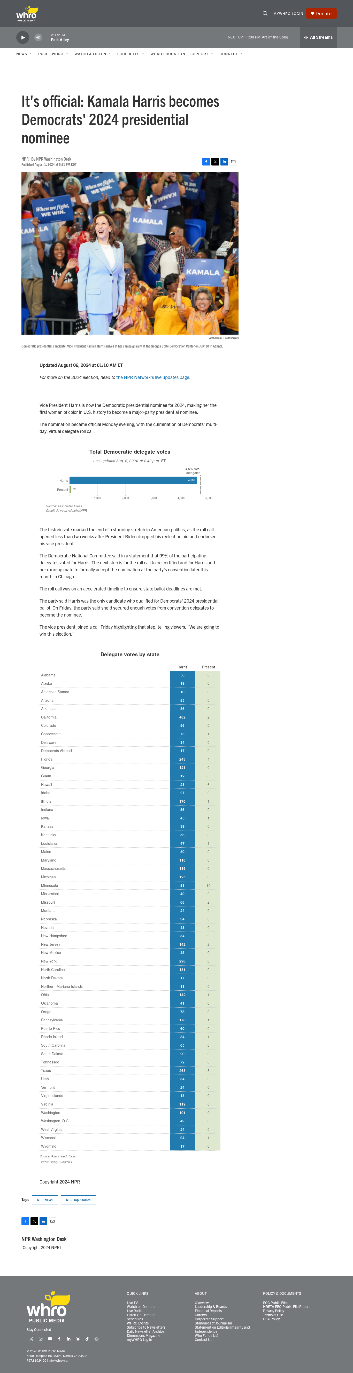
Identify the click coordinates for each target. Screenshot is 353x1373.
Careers (201, 1315)
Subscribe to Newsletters (146, 1327)
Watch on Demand (141, 1307)
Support (199, 53)
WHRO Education (168, 53)
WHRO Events (138, 1323)
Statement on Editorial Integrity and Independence (222, 1329)
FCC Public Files (275, 1303)
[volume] (38, 37)
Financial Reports (208, 1311)
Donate (324, 13)
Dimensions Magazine (143, 1335)
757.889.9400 (36, 1360)
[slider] (46, 37)
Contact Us (203, 1340)
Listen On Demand (141, 1315)
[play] (23, 38)
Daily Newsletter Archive (145, 1331)
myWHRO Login (288, 13)
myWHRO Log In (139, 1340)
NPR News (45, 1199)
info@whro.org (58, 1360)
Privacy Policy (273, 1311)
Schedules (135, 1319)
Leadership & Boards (211, 1307)
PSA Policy (271, 1319)
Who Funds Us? (207, 1335)
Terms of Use (273, 1315)
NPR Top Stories (78, 1199)
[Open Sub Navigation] (31, 54)
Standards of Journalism (213, 1323)
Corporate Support (209, 1319)
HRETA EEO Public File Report (286, 1307)
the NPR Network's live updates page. (153, 377)
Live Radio (134, 1311)
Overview (202, 1303)
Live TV (132, 1303)
